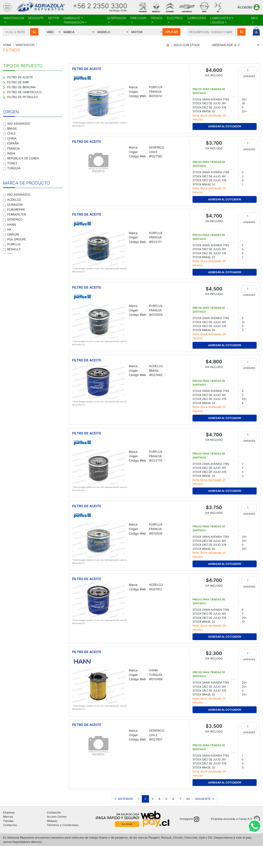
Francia (13, 148)
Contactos (10, 825)
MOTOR (53, 18)
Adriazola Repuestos (41, 7)
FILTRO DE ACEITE (20, 77)
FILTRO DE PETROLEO (22, 97)
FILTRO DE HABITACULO (24, 92)
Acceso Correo (57, 816)
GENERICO (14, 219)
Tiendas (8, 821)
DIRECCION (138, 18)
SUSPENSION (116, 18)
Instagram (186, 818)
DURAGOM (15, 204)
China (12, 138)
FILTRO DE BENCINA (21, 87)
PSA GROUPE (16, 239)
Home (7, 44)
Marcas (8, 816)
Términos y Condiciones (62, 825)
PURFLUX (14, 244)
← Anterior (123, 799)
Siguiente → (205, 799)
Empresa (9, 812)
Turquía (14, 168)
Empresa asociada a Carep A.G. (232, 818)
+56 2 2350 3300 (100, 6)
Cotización (54, 812)
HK (9, 229)
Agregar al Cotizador (224, 126)
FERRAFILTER (16, 214)
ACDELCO (14, 199)
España (13, 143)
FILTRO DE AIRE (18, 82)
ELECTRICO (175, 18)
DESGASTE (36, 18)
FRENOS (156, 18)
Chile (11, 133)
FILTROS (11, 50)
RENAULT (14, 249)
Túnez (12, 163)
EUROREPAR (16, 209)
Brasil (12, 128)
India (11, 153)
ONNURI (13, 234)
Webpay (52, 821)
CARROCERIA (196, 18)
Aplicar (171, 32)
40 (188, 799)
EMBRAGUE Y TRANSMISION (73, 20)
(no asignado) (18, 123)
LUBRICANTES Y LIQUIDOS (221, 20)
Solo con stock (187, 45)
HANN (11, 224)
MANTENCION (14, 18)
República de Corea (23, 158)
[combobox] (212, 32)
